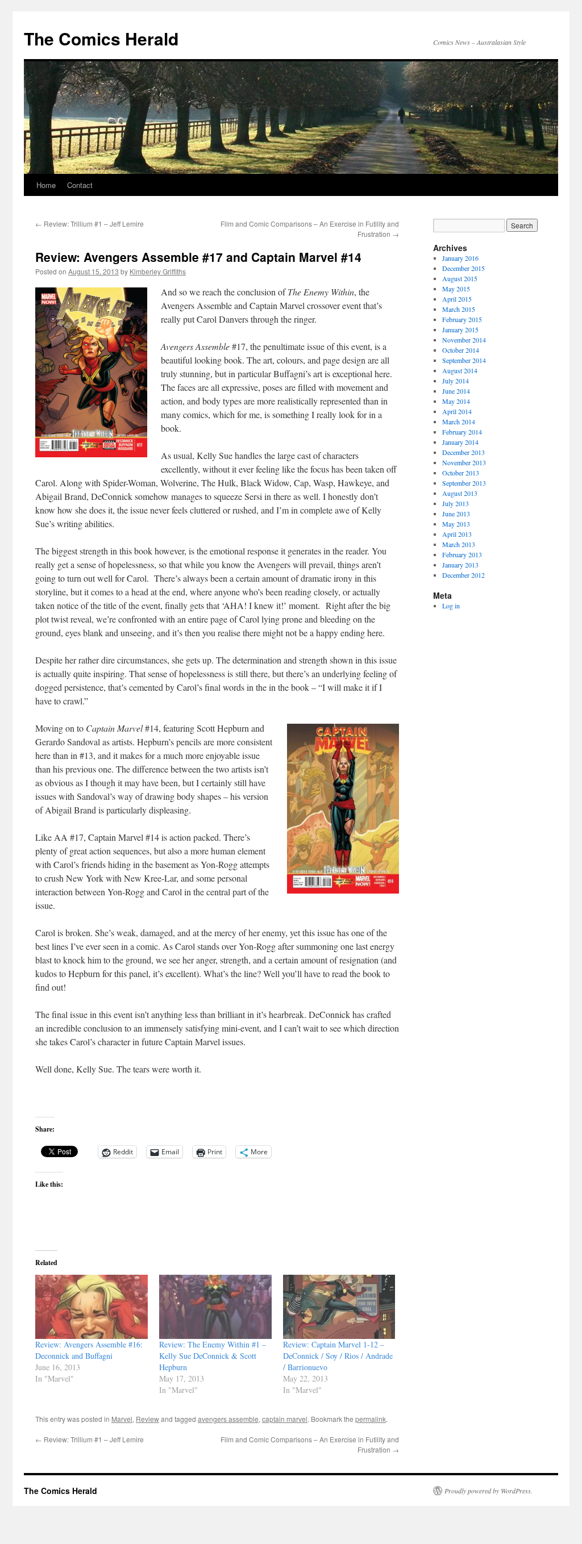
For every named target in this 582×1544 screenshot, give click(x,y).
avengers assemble (228, 1419)
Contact (80, 185)
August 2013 (459, 493)
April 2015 (457, 298)
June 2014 (456, 390)
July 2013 (455, 503)
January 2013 (460, 564)
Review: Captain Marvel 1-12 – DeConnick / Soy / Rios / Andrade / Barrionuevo (338, 1355)
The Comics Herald (101, 38)
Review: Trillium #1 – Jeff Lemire (89, 223)
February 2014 (462, 431)
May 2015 (456, 288)
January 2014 (460, 441)
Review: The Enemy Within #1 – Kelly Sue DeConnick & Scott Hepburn (212, 1355)
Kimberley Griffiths (158, 271)
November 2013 (464, 462)
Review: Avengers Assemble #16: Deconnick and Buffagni (89, 1350)
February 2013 (462, 554)
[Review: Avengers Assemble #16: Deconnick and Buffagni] (91, 1307)
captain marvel (284, 1419)
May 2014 (456, 401)
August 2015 (459, 278)
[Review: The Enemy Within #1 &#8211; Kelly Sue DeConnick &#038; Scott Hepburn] (215, 1307)
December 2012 (463, 574)
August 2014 (459, 370)
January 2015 (460, 329)
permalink (370, 1419)
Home (46, 185)
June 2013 (456, 513)
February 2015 (462, 319)
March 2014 (458, 421)
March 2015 (458, 309)
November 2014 (464, 339)
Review (147, 1419)
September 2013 (464, 482)
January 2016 (460, 257)
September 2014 (464, 360)
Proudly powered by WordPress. (488, 1490)
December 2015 (463, 268)
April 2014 (457, 411)
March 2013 (458, 544)
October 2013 (460, 472)
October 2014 (460, 349)
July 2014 (455, 380)
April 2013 (457, 534)
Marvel (121, 1419)
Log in (451, 605)
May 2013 (456, 523)
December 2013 (463, 452)
